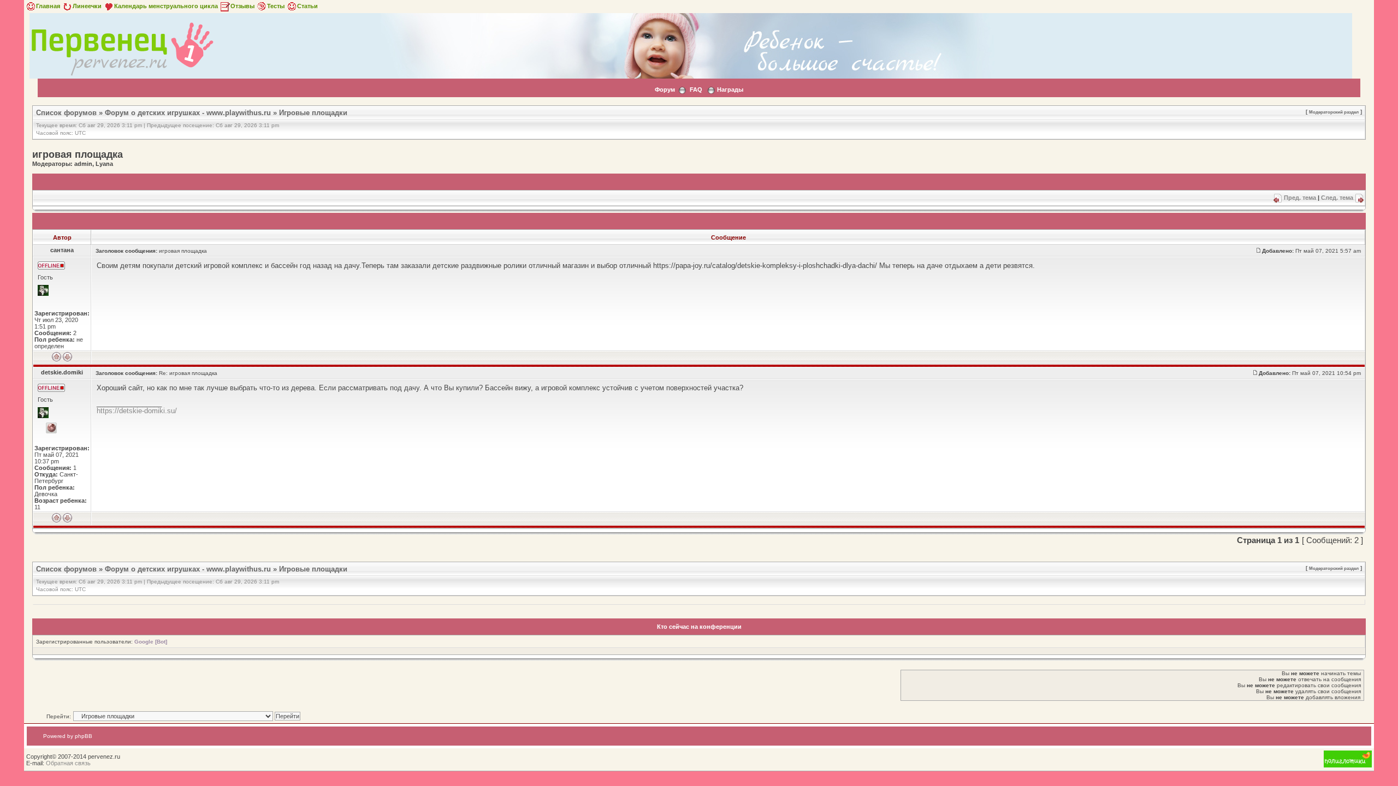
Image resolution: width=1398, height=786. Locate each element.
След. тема (1337, 197)
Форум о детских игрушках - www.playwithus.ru (188, 113)
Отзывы (242, 6)
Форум (665, 89)
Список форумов (66, 113)
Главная (48, 6)
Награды (730, 89)
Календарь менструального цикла (166, 6)
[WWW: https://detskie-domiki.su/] (51, 427)
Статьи (307, 6)
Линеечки (87, 6)
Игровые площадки (313, 113)
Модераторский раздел (1334, 112)
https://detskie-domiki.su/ (137, 411)
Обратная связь (68, 763)
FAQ (696, 89)
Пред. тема (1300, 197)
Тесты (276, 6)
